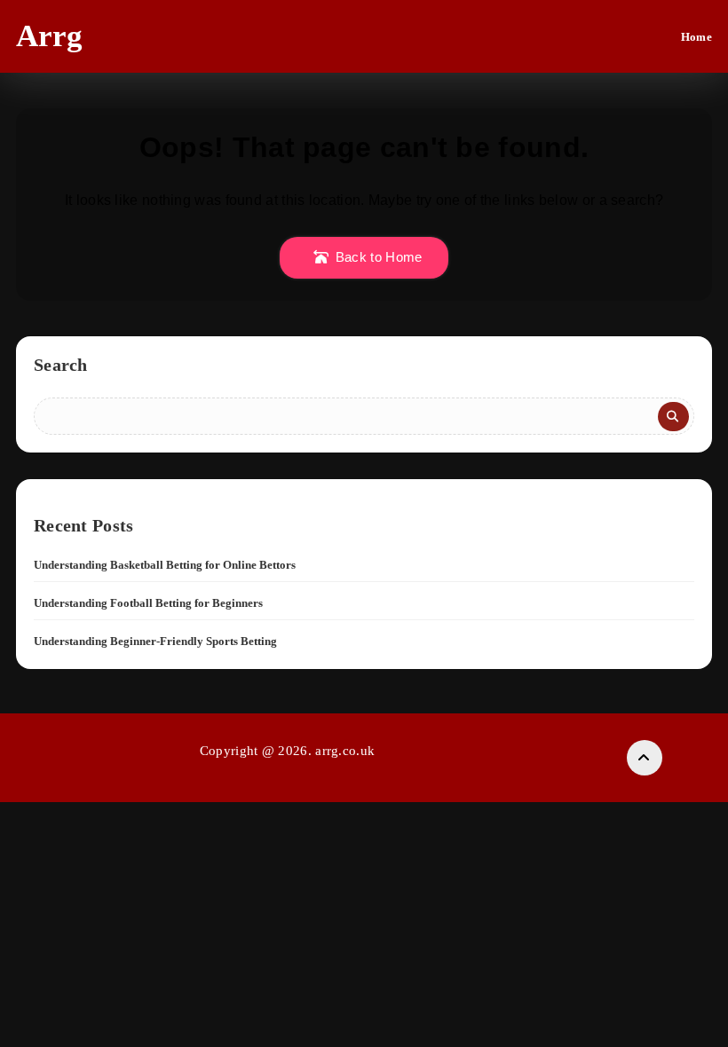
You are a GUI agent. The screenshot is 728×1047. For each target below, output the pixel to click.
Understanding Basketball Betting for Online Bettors (165, 564)
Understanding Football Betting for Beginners (148, 603)
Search (61, 364)
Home (696, 36)
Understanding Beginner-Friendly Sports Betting (155, 641)
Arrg (49, 36)
